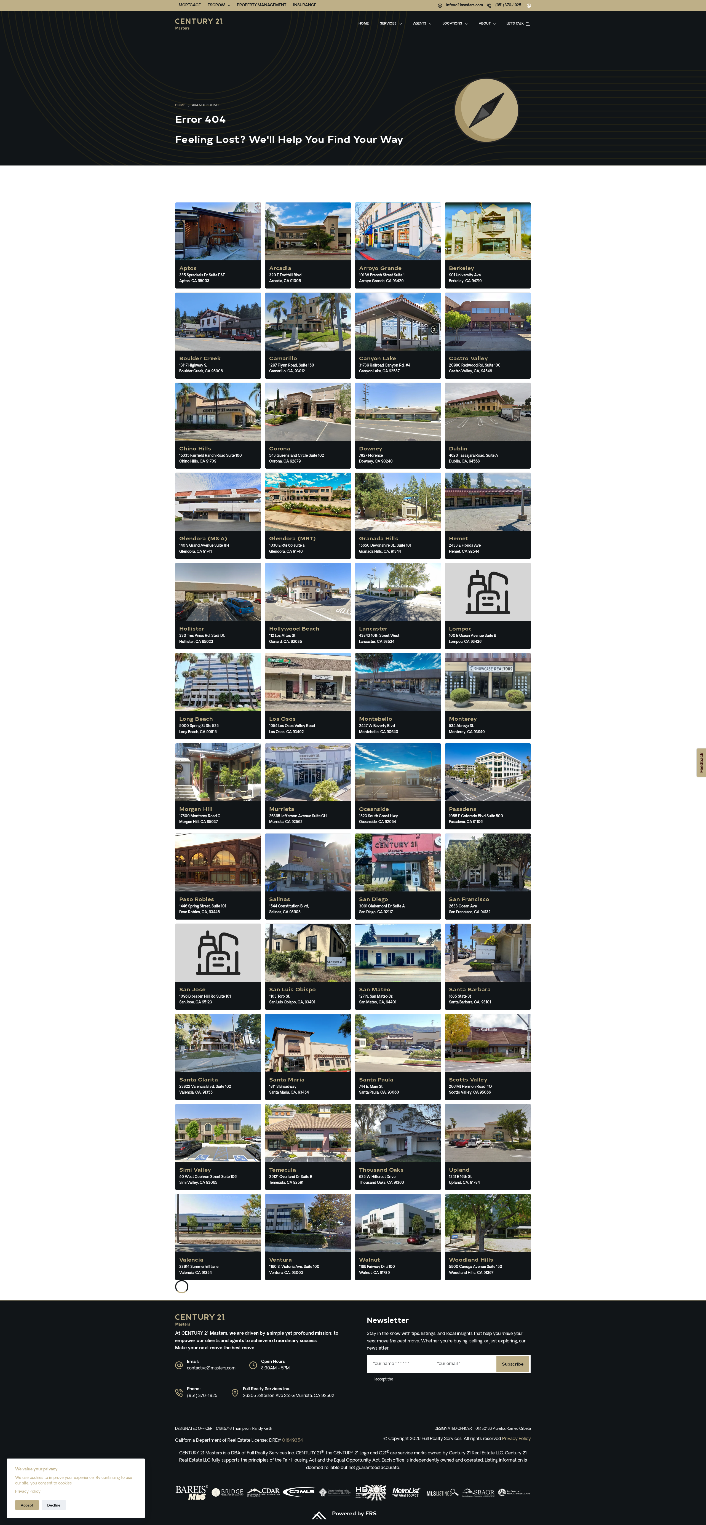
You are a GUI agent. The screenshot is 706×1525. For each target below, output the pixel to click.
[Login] (529, 6)
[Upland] (488, 1147)
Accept (27, 1505)
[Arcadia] (308, 245)
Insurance (304, 5)
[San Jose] (218, 967)
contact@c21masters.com (211, 1368)
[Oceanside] (398, 786)
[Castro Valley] (488, 336)
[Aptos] (218, 245)
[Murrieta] (308, 786)
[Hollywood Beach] (308, 606)
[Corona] (308, 426)
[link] (191, 1492)
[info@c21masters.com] (440, 6)
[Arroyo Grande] (398, 245)
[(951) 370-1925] (489, 6)
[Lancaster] (398, 606)
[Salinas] (308, 877)
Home (364, 23)
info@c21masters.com (464, 5)
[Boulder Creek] (218, 336)
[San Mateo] (398, 967)
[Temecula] (308, 1147)
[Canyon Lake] (398, 336)
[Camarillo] (308, 336)
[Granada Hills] (398, 516)
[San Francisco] (488, 877)
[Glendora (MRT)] (308, 516)
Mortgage (190, 5)
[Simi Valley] (218, 1147)
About (485, 23)
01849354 (292, 1440)
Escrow (216, 5)
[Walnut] (398, 1237)
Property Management (261, 5)
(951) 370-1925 (508, 5)
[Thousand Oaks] (398, 1147)
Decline (53, 1505)
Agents (419, 23)
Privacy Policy (28, 1492)
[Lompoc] (488, 606)
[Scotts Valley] (488, 1057)
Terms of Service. (407, 1379)
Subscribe (513, 1364)
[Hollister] (218, 606)
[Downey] (398, 426)
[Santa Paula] (398, 1057)
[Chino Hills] (218, 426)
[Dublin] (488, 426)
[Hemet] (488, 516)
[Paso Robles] (218, 877)
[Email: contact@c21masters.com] (179, 1365)
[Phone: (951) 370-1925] (179, 1393)
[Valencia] (218, 1237)
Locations (452, 23)
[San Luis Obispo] (308, 967)
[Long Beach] (218, 696)
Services (388, 23)
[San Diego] (398, 877)
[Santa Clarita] (218, 1057)
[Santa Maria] (308, 1057)
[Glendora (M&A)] (218, 516)
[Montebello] (398, 696)
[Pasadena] (488, 786)
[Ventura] (308, 1237)
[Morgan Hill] (218, 786)
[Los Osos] (308, 696)
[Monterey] (488, 696)
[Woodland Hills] (488, 1237)
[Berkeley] (488, 245)
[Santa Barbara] (488, 967)
